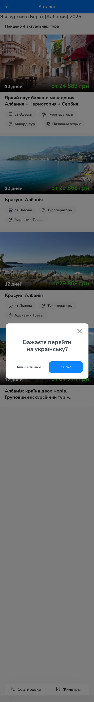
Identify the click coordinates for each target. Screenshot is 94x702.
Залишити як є (28, 367)
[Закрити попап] (79, 331)
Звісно (66, 367)
